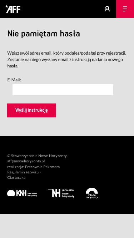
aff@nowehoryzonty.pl (26, 161)
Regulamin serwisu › (24, 172)
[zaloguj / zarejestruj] (107, 9)
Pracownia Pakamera (42, 167)
